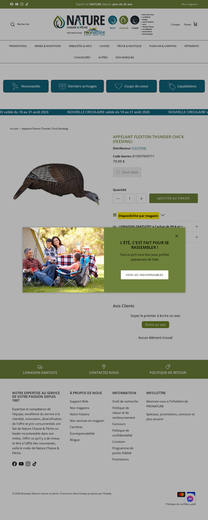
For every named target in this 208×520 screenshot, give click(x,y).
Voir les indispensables (144, 275)
